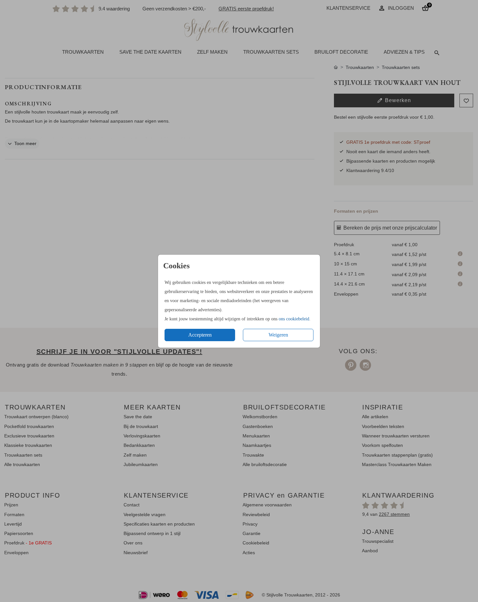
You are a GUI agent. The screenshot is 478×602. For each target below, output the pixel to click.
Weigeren (278, 335)
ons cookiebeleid (294, 318)
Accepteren (200, 335)
